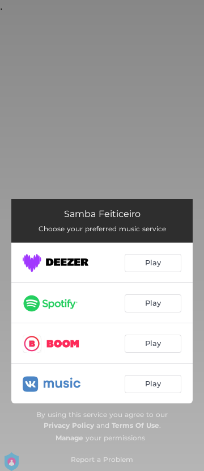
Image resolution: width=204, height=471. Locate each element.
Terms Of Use (135, 425)
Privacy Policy (69, 425)
